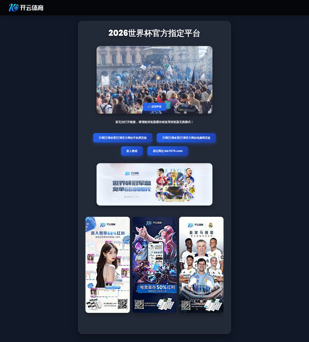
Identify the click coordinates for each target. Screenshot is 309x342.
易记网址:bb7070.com (168, 151)
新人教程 (131, 151)
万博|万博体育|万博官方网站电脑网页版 (186, 138)
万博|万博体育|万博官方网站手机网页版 (123, 138)
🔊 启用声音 (154, 106)
